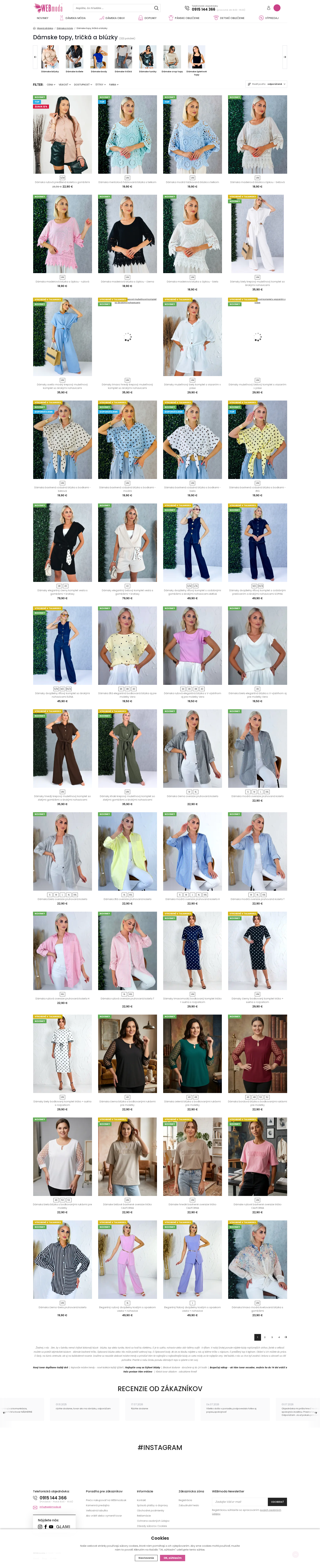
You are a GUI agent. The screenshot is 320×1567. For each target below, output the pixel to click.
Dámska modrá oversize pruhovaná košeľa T (257, 899)
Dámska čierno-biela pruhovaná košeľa (62, 1307)
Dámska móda (76, 18)
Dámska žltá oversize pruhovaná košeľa (127, 899)
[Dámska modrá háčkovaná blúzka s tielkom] (192, 134)
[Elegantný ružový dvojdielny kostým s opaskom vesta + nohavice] (127, 1259)
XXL (267, 791)
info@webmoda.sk (50, 1507)
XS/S (260, 586)
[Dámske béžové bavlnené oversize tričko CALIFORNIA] (127, 1157)
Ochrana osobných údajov (153, 1521)
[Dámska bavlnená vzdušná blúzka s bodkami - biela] (192, 440)
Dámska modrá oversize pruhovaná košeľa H (193, 899)
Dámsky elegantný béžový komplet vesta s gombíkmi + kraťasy (127, 592)
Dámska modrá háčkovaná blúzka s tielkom (192, 182)
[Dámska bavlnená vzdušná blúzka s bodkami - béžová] (62, 440)
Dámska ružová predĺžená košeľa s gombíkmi (62, 182)
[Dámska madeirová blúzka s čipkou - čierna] (127, 234)
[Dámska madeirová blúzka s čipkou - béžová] (257, 134)
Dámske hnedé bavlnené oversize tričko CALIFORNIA (192, 1206)
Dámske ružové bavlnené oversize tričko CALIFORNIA (258, 1206)
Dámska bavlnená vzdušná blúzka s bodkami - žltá (257, 489)
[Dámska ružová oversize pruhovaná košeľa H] (62, 951)
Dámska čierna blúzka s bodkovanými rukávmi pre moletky (128, 1103)
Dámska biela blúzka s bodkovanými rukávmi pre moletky (62, 1206)
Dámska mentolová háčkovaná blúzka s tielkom (127, 182)
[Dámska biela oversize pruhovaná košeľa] (62, 851)
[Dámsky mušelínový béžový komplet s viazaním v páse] (257, 337)
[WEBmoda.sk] (40, 1527)
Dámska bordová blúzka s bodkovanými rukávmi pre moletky (257, 1103)
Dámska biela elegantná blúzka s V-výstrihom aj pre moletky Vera (257, 695)
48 (195, 1097)
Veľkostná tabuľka (97, 1510)
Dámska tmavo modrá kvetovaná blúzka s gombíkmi (257, 1309)
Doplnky (150, 18)
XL (196, 791)
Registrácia (185, 1500)
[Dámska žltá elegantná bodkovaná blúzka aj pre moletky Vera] (127, 645)
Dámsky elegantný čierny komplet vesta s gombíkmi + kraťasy (63, 592)
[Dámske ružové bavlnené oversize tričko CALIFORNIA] (257, 1157)
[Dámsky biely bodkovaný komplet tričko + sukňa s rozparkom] (62, 1054)
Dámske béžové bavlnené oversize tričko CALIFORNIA (127, 1206)
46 (127, 1097)
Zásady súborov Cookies (152, 1526)
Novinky (42, 18)
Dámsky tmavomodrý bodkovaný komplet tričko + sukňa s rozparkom (192, 1000)
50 (260, 1097)
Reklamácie (144, 1515)
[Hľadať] (156, 8)
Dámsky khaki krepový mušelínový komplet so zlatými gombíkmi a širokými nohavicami (127, 798)
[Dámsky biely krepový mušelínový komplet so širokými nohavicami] (257, 234)
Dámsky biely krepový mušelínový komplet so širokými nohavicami (257, 283)
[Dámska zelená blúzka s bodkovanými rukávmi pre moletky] (192, 1054)
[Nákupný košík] (277, 7)
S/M (62, 177)
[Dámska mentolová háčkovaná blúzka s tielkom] (127, 134)
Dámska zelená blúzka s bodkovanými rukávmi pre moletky (192, 1103)
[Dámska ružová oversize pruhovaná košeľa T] (127, 951)
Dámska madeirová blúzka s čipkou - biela (192, 281)
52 (267, 1097)
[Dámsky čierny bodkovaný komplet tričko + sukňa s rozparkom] (257, 951)
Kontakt (141, 1500)
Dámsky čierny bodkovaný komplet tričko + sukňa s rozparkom (257, 1000)
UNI (127, 177)
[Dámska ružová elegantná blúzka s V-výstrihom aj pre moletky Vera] (192, 645)
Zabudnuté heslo (189, 1505)
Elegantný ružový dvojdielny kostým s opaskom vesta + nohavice (127, 1309)
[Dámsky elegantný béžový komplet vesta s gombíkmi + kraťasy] (127, 542)
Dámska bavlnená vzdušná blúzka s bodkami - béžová (62, 489)
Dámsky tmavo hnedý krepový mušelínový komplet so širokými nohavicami (127, 386)
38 (59, 586)
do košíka (61, 170)
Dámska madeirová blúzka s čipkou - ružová (62, 281)
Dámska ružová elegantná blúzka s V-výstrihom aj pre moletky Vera (192, 695)
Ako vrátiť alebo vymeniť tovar (104, 1515)
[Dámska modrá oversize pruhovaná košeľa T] (257, 851)
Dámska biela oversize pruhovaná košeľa (62, 899)
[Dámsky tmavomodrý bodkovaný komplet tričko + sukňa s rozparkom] (192, 951)
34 (183, 688)
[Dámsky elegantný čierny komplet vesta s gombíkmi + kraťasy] (62, 542)
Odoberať (277, 1502)
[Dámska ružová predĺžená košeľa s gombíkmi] (62, 134)
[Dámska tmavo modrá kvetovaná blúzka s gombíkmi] (257, 1259)
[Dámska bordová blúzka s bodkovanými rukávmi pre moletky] (257, 1054)
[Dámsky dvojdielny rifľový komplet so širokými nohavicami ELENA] (62, 645)
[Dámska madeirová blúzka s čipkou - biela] (192, 234)
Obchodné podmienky (150, 1510)
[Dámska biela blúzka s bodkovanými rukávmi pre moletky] (62, 1157)
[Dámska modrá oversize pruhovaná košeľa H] (192, 851)
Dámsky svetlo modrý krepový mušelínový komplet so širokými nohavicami (62, 386)
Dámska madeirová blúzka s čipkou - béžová (257, 182)
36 (121, 688)
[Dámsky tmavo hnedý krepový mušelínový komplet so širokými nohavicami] (127, 337)
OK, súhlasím (173, 1558)
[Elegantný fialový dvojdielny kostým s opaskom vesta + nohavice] (192, 1259)
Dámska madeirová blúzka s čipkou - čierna (127, 281)
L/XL (196, 586)
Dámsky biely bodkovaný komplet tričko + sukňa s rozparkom (62, 1103)
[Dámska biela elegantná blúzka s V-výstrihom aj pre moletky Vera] (257, 645)
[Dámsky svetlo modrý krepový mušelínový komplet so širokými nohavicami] (62, 337)
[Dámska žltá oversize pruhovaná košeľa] (127, 851)
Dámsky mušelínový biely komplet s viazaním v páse (192, 386)
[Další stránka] (285, 1337)
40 (65, 586)
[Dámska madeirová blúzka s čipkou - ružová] (62, 234)
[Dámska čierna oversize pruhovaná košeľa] (192, 748)
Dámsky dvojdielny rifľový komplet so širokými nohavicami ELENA (62, 695)
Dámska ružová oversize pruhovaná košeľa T (127, 998)
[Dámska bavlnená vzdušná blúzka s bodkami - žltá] (257, 440)
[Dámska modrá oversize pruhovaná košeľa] (257, 748)
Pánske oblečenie (187, 18)
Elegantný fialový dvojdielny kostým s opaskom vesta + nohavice (192, 1309)
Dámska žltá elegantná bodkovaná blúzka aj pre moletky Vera (127, 695)
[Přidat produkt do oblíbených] (88, 170)
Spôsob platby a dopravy (152, 1505)
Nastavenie (146, 1558)
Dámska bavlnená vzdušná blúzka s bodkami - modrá (127, 489)
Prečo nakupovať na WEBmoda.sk (106, 1500)
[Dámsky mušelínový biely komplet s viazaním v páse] (192, 337)
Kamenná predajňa (97, 1505)
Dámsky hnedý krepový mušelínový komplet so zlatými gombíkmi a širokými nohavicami (62, 798)
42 (127, 586)
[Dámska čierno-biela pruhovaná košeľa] (62, 1259)
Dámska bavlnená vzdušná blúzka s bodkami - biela (192, 489)
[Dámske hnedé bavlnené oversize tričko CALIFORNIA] (192, 1157)
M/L (254, 586)
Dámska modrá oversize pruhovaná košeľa (258, 796)
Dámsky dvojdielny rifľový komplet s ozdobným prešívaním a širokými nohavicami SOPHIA (257, 592)
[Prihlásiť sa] (268, 8)
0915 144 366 (203, 9)
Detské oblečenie (232, 18)
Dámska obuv (115, 18)
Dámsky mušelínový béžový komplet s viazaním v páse (257, 386)
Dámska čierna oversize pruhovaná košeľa (192, 796)
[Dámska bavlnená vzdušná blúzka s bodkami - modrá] (127, 440)
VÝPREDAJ (272, 18)
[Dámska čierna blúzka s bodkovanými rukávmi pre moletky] (127, 1054)
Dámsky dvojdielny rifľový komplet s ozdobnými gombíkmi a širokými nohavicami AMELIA (192, 592)
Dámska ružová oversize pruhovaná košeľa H (62, 998)
